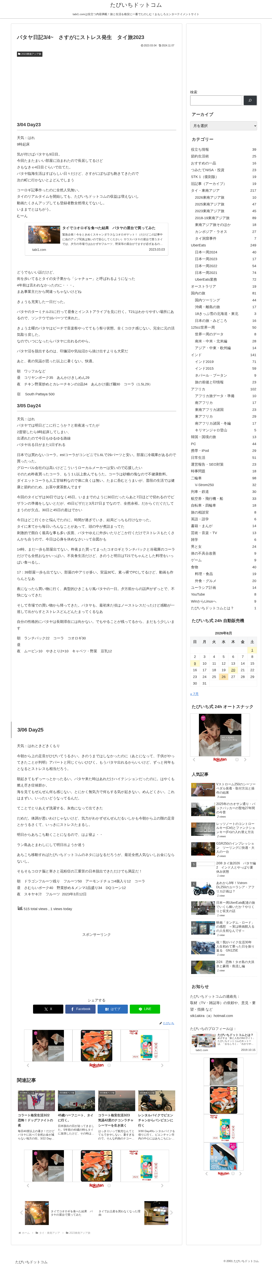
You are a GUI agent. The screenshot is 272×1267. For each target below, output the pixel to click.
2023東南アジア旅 (31, 54)
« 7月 (194, 694)
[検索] (250, 100)
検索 (193, 92)
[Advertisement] (96, 88)
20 (233, 670)
